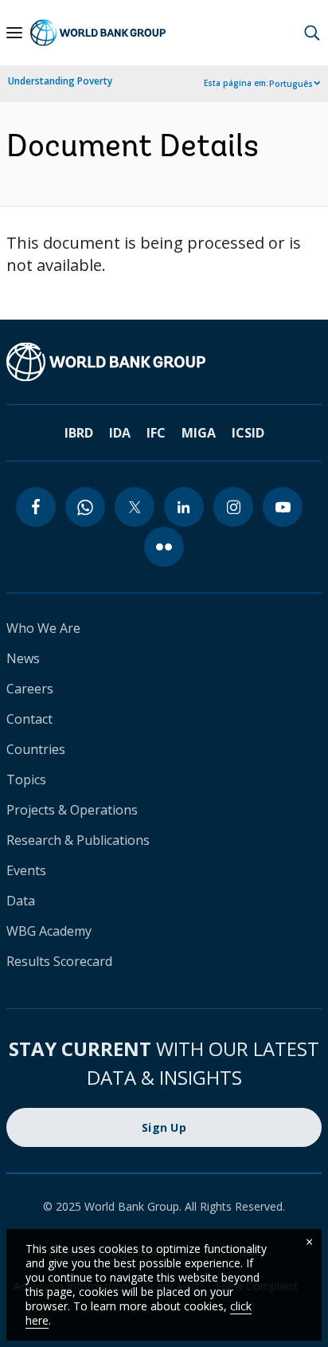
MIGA (199, 433)
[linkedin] (184, 507)
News (23, 658)
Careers (29, 688)
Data (20, 900)
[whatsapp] (85, 507)
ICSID (248, 433)
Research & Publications (78, 840)
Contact (29, 719)
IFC (156, 433)
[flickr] (164, 547)
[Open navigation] (14, 32)
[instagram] (233, 507)
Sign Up (164, 1127)
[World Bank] (164, 362)
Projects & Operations (72, 810)
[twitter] (134, 507)
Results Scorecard (59, 961)
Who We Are (43, 628)
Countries (35, 749)
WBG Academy (49, 931)
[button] (312, 32)
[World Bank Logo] (98, 32)
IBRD (78, 433)
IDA (120, 433)
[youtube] (283, 507)
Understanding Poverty (60, 81)
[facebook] (36, 507)
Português (291, 83)
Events (26, 870)
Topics (26, 779)
